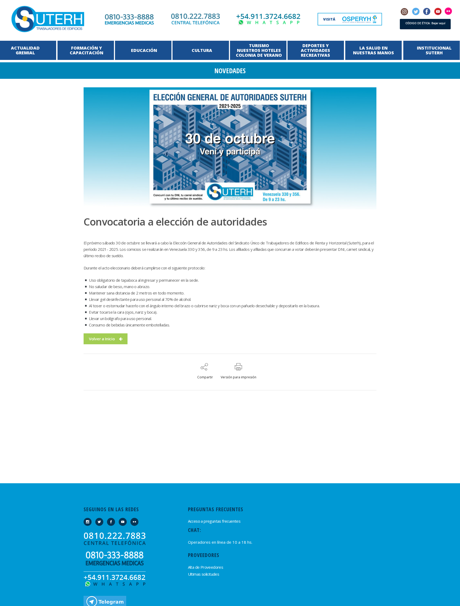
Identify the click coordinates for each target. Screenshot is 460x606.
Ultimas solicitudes (203, 574)
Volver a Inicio (102, 338)
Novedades (230, 70)
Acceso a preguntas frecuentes (214, 521)
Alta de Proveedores (205, 567)
